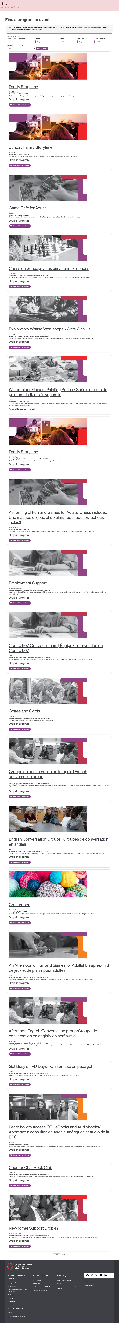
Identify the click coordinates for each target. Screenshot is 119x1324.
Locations (80, 39)
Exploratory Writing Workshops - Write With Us (50, 329)
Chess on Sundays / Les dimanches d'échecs (49, 268)
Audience (10, 45)
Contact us (11, 1295)
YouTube (101, 1275)
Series (62, 39)
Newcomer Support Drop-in (33, 1228)
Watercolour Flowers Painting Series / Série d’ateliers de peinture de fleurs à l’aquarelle (58, 392)
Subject (37, 39)
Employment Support (28, 582)
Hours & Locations (40, 1275)
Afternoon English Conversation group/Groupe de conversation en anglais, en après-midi (53, 1033)
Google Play (105, 1275)
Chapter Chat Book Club (30, 1167)
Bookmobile (36, 1283)
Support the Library (16, 1308)
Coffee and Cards (24, 711)
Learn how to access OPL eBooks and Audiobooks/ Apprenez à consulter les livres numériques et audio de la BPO (59, 1132)
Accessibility (89, 1286)
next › (63, 1255)
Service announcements (40, 1290)
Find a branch (37, 1280)
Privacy (87, 1282)
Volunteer (11, 1313)
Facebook (87, 1275)
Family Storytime (23, 86)
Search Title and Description (16, 39)
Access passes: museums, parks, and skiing (67, 1288)
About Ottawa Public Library (17, 1277)
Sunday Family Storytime (31, 147)
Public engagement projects (16, 1316)
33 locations (38, 29)
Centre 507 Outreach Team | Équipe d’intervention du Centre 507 (56, 648)
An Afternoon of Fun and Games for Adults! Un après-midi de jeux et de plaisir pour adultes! (59, 968)
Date (21, 45)
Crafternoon (19, 904)
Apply (39, 48)
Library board (12, 1283)
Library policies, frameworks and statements (17, 1290)
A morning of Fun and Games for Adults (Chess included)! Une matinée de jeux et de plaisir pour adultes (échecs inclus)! (59, 517)
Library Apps (110, 1275)
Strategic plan (12, 1286)
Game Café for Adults (28, 207)
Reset (45, 48)
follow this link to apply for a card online (87, 28)
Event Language (100, 39)
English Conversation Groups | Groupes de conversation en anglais (58, 842)
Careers (10, 1298)
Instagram (92, 1275)
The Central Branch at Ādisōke (42, 1287)
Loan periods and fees (64, 1280)
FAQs (59, 1283)
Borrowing (61, 1275)
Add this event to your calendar (19, 105)
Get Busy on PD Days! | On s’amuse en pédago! (50, 1066)
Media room (11, 1301)
